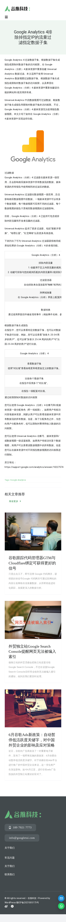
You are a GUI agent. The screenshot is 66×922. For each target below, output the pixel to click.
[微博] (6, 906)
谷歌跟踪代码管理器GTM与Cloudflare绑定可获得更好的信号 (32, 563)
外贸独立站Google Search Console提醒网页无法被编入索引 (32, 651)
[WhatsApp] (61, 906)
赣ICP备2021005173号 (27, 902)
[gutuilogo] (17, 6)
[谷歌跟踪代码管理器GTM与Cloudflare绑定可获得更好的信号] (33, 531)
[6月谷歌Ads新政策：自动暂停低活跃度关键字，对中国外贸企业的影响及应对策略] (33, 708)
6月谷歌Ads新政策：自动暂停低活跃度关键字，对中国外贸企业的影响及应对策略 (32, 740)
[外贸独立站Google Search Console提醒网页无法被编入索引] (33, 620)
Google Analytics (18, 480)
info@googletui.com (22, 837)
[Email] (61, 898)
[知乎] (12, 906)
